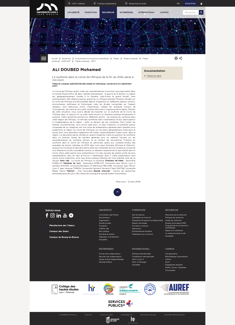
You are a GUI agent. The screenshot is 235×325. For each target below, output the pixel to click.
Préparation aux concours (142, 234)
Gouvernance (104, 217)
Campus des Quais (59, 231)
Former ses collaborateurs (109, 254)
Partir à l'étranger (139, 262)
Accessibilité (126, 315)
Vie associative (171, 254)
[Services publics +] (120, 304)
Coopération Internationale (143, 256)
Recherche (108, 12)
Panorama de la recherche (175, 215)
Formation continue (140, 226)
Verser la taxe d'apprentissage (111, 259)
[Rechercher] (201, 12)
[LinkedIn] (59, 215)
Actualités (103, 239)
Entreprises (126, 12)
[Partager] (180, 59)
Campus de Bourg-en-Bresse (64, 237)
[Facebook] (46, 215)
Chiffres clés (104, 228)
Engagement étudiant (174, 265)
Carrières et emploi (107, 234)
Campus (164, 12)
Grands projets (105, 223)
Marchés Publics (105, 262)
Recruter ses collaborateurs (110, 256)
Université (73, 12)
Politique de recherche (174, 217)
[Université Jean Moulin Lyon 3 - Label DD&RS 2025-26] (109, 289)
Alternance (136, 228)
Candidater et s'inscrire (141, 217)
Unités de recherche (173, 220)
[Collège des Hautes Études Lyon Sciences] (65, 289)
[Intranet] (201, 3)
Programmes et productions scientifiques (92, 58)
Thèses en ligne (154, 76)
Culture (168, 259)
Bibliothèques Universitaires (176, 256)
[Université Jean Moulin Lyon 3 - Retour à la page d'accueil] (47, 9)
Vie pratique (170, 270)
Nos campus (104, 231)
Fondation (103, 226)
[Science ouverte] (129, 289)
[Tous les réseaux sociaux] (71, 215)
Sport (167, 262)
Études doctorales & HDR (175, 223)
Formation (91, 12)
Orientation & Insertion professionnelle (147, 220)
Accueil (55, 58)
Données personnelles (174, 315)
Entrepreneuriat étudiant (142, 231)
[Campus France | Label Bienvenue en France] (150, 289)
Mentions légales (148, 315)
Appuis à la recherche (174, 230)
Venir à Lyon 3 (137, 259)
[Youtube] (65, 215)
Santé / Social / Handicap (175, 267)
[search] (192, 12)
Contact (88, 315)
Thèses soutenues (130, 58)
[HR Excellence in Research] (91, 289)
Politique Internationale (141, 254)
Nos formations (138, 215)
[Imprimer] (176, 59)
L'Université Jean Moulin (108, 215)
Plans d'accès (106, 315)
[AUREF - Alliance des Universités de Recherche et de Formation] (174, 289)
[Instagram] (52, 215)
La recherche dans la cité (175, 233)
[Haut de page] (118, 192)
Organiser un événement (109, 237)
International (146, 12)
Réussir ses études (139, 223)
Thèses (116, 58)
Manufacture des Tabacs (62, 225)
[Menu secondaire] (43, 58)
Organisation (104, 220)
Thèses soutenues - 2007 (85, 61)
